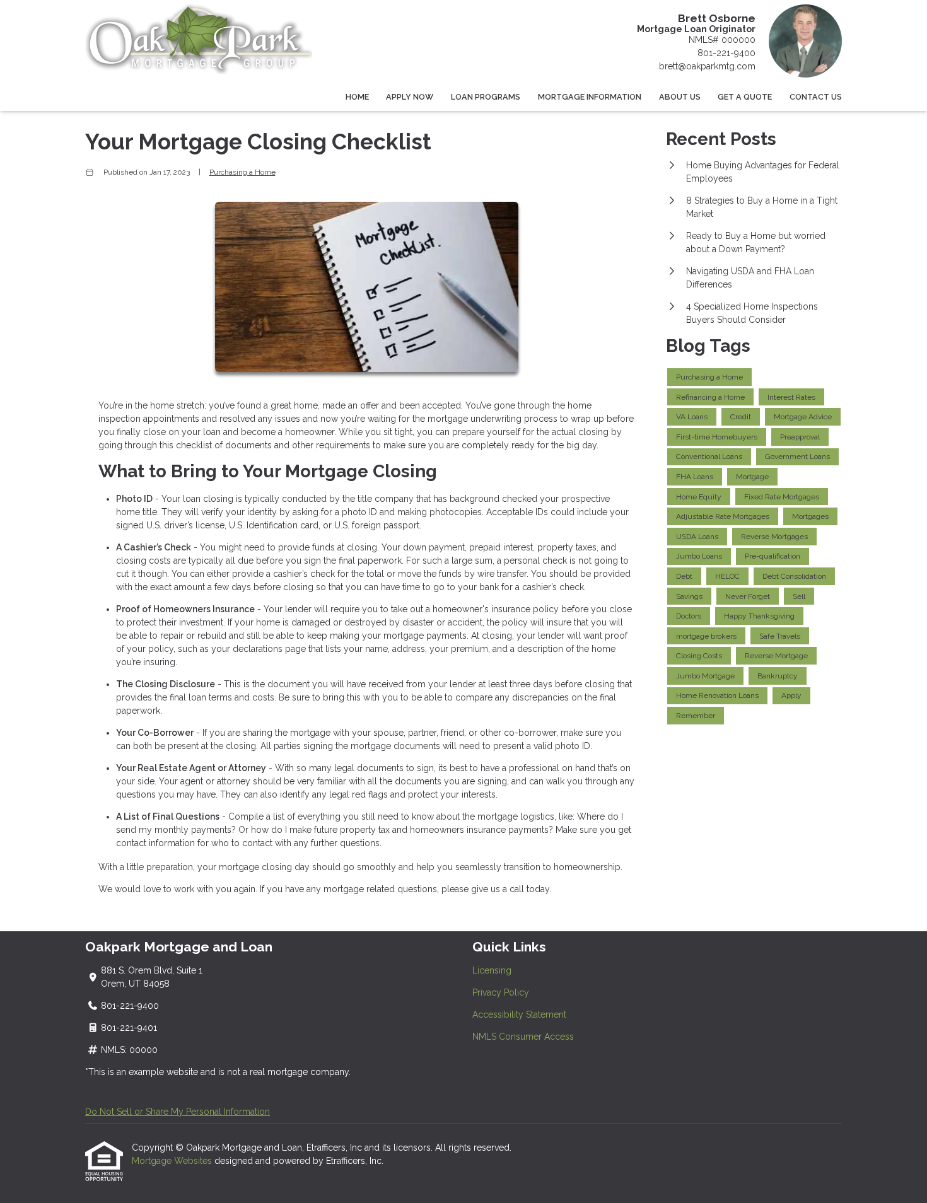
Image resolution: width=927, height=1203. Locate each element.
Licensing (491, 970)
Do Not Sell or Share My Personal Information (177, 1112)
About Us (680, 97)
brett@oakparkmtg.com (707, 66)
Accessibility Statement (519, 1014)
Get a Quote (745, 97)
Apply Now (409, 97)
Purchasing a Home (242, 172)
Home (357, 97)
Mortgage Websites (173, 1161)
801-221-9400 (726, 53)
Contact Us (816, 97)
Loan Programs (485, 97)
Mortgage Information (589, 97)
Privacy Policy (500, 992)
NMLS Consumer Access (523, 1037)
